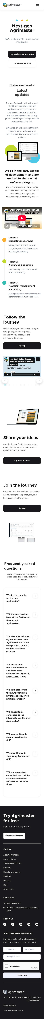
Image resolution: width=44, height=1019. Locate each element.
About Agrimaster (11, 855)
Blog (5, 885)
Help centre (8, 889)
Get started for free (14, 836)
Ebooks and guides (12, 872)
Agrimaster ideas (22, 461)
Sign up (22, 346)
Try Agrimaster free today (22, 54)
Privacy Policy (9, 1005)
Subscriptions (9, 859)
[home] (12, 5)
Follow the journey (22, 64)
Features (7, 876)
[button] (37, 5)
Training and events (12, 863)
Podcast (7, 881)
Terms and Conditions (13, 1010)
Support (7, 868)
